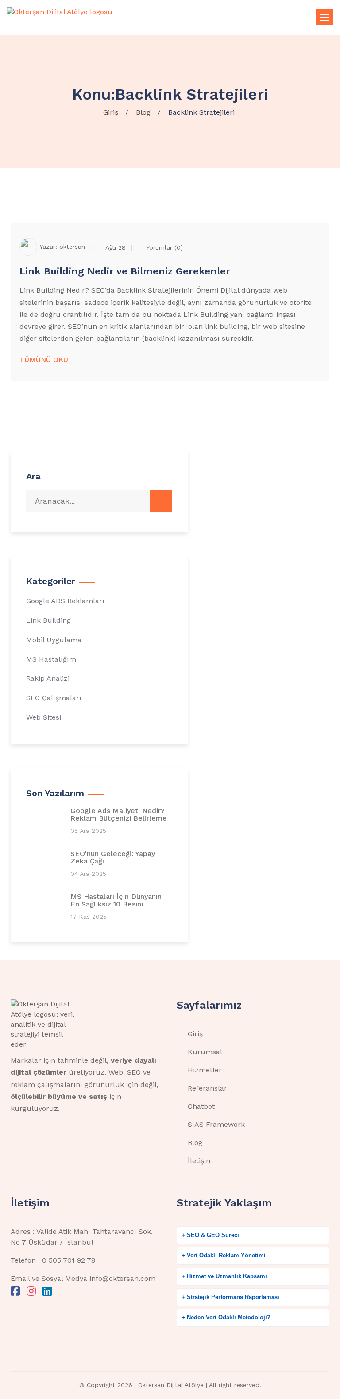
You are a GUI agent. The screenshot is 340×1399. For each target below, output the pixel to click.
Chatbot (201, 1106)
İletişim (200, 1160)
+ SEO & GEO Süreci (210, 1235)
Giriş (195, 1033)
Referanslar (207, 1088)
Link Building (48, 620)
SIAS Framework (216, 1124)
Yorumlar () (164, 247)
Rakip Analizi (48, 678)
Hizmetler (205, 1070)
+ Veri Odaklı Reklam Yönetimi (224, 1255)
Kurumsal (205, 1052)
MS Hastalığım (51, 659)
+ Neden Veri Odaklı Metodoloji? (226, 1317)
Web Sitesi (43, 717)
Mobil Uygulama (53, 640)
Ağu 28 (115, 247)
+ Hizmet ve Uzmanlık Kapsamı (224, 1276)
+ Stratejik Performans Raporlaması (230, 1297)
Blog (195, 1142)
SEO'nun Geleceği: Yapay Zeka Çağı (112, 857)
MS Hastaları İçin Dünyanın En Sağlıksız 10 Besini (116, 900)
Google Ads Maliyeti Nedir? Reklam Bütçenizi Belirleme (118, 814)
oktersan (72, 246)
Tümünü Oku (43, 359)
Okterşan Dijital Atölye (171, 1384)
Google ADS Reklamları (65, 601)
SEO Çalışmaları (53, 698)
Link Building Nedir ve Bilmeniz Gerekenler (124, 271)
